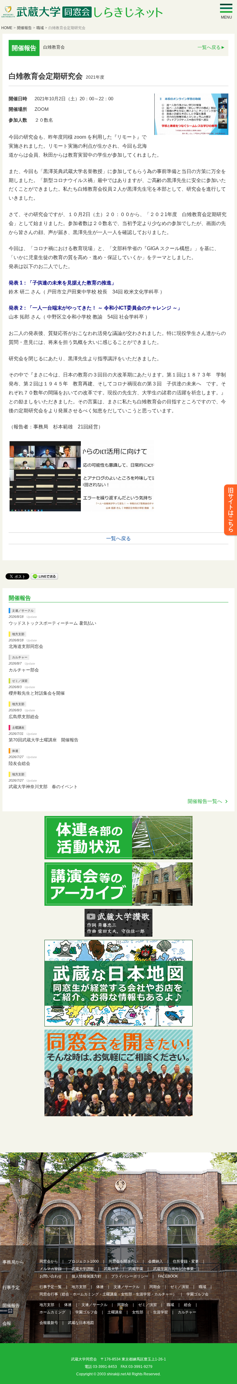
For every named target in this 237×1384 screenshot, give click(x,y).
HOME (6, 28)
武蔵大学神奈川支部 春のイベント (43, 786)
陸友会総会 (19, 763)
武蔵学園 (135, 1269)
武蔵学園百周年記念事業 (173, 1269)
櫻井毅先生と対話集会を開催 (37, 693)
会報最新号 (49, 1323)
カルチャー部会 (24, 669)
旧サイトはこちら (231, 509)
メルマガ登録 (51, 1269)
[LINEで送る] (44, 576)
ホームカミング (52, 1312)
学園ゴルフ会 (197, 1294)
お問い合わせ (51, 1276)
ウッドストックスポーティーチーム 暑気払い (52, 623)
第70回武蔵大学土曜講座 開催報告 (43, 739)
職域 (40, 28)
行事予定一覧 (51, 1287)
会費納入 (155, 1261)
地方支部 (18, 634)
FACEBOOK (168, 1276)
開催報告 (24, 28)
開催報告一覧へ (205, 801)
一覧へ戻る (209, 47)
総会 (187, 1305)
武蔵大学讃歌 (83, 1269)
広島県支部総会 (24, 716)
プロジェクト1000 (83, 1261)
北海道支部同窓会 (26, 646)
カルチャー (19, 657)
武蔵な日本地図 (81, 1323)
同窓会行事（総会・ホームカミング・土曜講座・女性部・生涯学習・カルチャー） (108, 1294)
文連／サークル (23, 610)
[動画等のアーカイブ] (118, 902)
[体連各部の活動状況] (118, 855)
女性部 (137, 1312)
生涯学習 (160, 1312)
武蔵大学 (111, 1269)
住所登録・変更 (186, 1261)
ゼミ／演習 (19, 681)
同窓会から (49, 1261)
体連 (15, 751)
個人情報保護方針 (86, 1276)
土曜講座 (18, 727)
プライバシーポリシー (129, 1276)
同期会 (154, 1287)
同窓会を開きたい (123, 1261)
